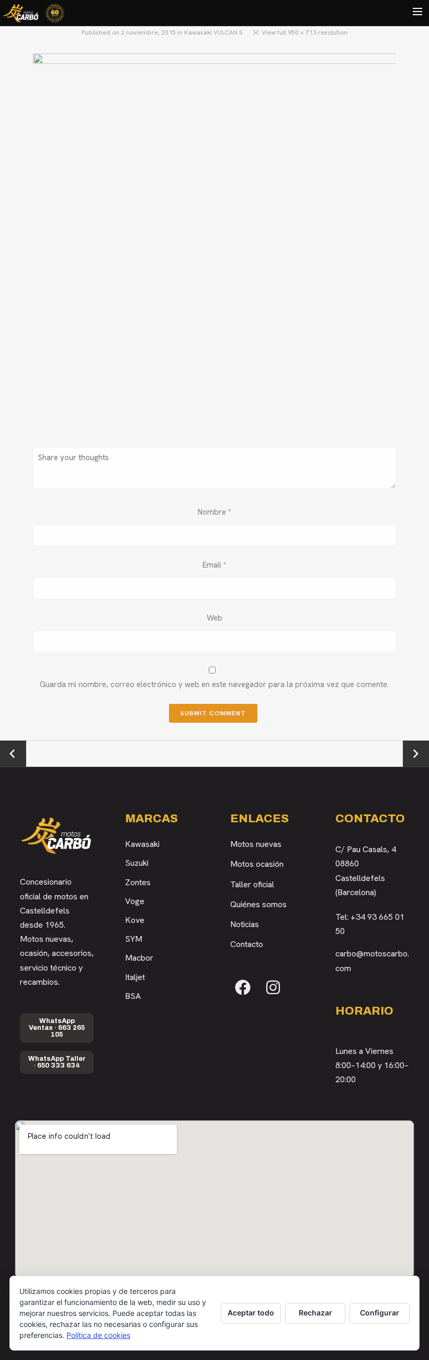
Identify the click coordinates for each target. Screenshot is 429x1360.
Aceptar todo (251, 1312)
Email (214, 565)
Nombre (214, 512)
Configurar (379, 1312)
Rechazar (315, 1312)
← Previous (13, 754)
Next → (416, 754)
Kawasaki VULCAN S (213, 32)
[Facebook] (242, 987)
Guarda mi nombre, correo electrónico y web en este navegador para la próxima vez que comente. (214, 684)
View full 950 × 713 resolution (304, 32)
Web (214, 618)
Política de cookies (98, 1335)
